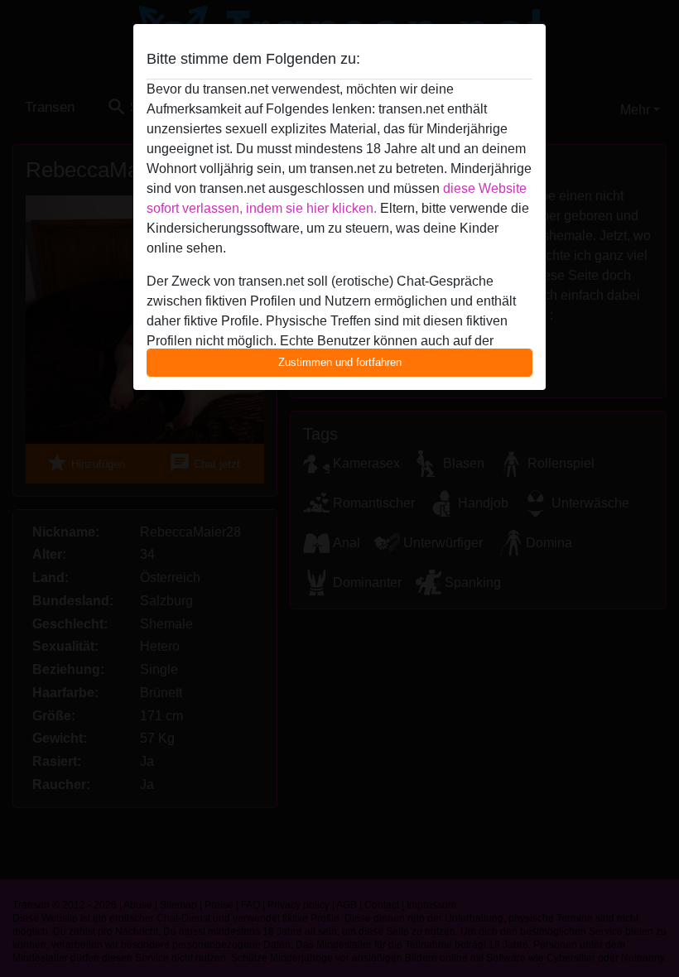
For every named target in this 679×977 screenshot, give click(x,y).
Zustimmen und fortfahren (340, 362)
